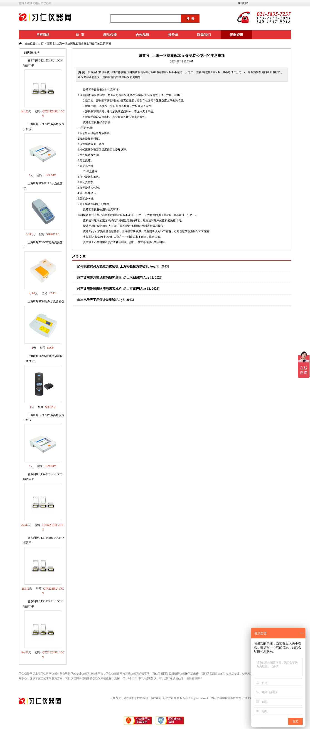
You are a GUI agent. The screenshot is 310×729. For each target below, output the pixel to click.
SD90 (50, 347)
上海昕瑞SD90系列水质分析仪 (46, 301)
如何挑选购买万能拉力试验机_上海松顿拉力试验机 (113, 266)
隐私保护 (129, 698)
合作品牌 (142, 35)
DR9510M (50, 175)
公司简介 (115, 698)
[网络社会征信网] (170, 724)
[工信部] (138, 724)
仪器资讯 (236, 35)
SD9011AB (52, 234)
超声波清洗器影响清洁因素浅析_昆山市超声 (108, 288)
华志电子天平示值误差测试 (96, 299)
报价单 (173, 35)
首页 (41, 43)
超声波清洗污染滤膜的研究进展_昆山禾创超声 (109, 277)
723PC (53, 293)
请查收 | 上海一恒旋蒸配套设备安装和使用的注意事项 (79, 43)
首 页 (80, 35)
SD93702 (50, 407)
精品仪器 (110, 35)
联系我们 (204, 35)
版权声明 (155, 698)
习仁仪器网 (169, 698)
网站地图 (243, 3)
